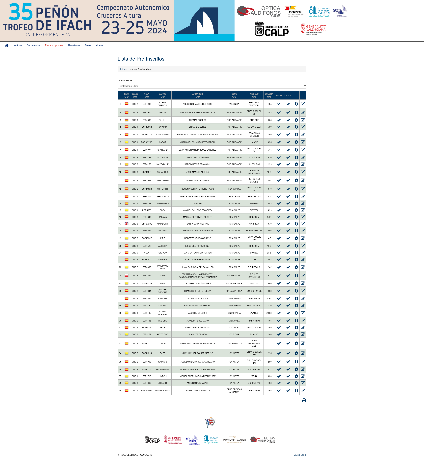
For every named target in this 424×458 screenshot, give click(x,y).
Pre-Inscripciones (54, 45)
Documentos (33, 45)
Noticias (18, 45)
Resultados (74, 45)
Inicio (123, 69)
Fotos (88, 45)
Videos (99, 45)
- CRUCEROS (125, 80)
